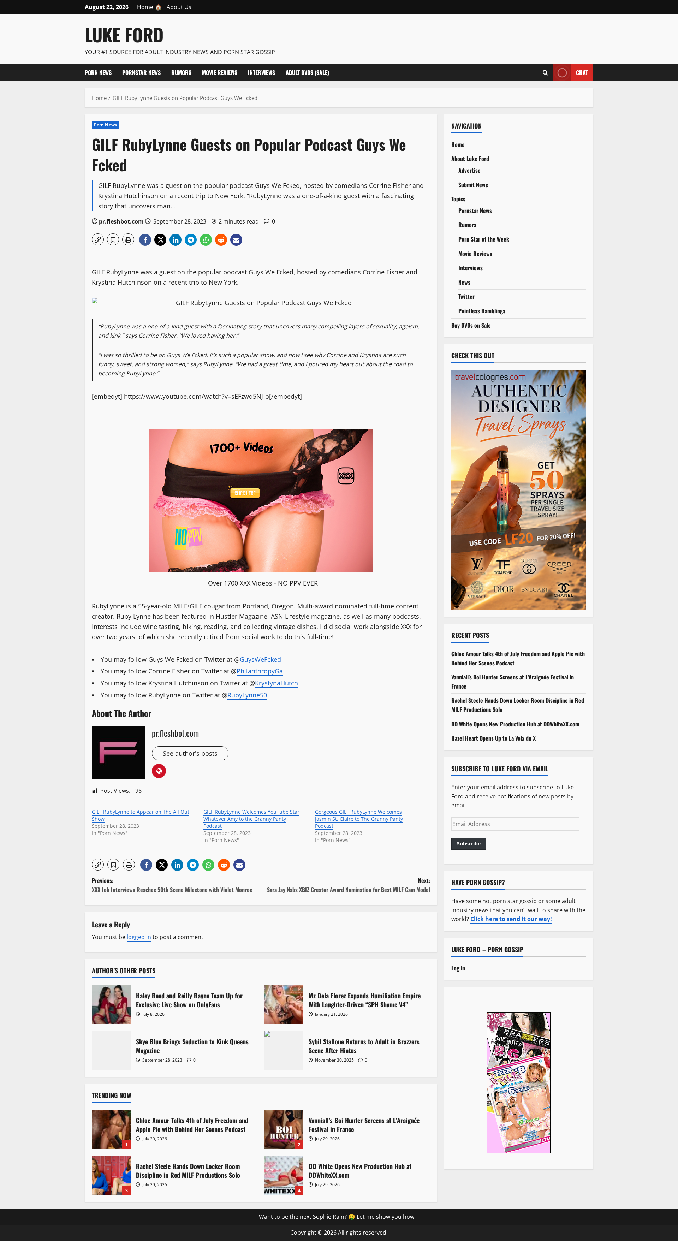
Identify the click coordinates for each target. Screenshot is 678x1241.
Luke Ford (124, 34)
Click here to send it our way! (511, 919)
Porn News (98, 72)
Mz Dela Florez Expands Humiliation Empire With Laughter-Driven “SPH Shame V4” (283, 1004)
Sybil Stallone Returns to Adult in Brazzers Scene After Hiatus (283, 1050)
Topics (458, 199)
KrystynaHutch (276, 683)
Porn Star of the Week (483, 239)
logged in (139, 937)
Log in (458, 968)
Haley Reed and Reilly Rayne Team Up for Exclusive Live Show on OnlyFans (111, 1004)
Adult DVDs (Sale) (307, 72)
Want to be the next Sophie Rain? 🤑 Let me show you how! (337, 1217)
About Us (179, 7)
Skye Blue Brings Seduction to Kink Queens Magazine (111, 1050)
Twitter (466, 296)
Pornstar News (141, 72)
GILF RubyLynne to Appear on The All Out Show (140, 815)
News (464, 282)
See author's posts (190, 753)
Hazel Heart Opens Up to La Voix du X (493, 738)
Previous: (172, 885)
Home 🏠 (149, 7)
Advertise (469, 170)
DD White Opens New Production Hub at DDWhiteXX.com (283, 1175)
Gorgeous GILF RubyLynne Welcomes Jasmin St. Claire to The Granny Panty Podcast (359, 818)
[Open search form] (545, 72)
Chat (582, 72)
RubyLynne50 (247, 695)
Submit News (473, 184)
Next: (348, 885)
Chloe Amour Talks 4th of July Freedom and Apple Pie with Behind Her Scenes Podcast (111, 1129)
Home (458, 144)
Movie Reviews (219, 72)
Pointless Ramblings (481, 311)
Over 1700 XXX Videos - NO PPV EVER (263, 583)
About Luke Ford (470, 158)
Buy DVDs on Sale (471, 325)
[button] (98, 239)
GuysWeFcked (260, 659)
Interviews (261, 72)
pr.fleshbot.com (121, 221)
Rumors (181, 72)
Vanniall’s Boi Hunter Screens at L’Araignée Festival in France (283, 1129)
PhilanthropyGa (260, 671)
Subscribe (469, 843)
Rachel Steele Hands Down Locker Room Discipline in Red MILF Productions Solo (111, 1175)
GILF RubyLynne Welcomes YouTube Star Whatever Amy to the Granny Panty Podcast (251, 818)
